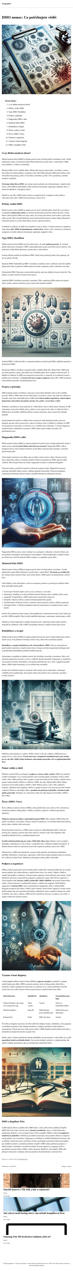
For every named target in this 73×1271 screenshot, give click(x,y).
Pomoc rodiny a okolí (17, 130)
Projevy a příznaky (15, 116)
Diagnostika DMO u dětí (18, 119)
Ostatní (69, 1166)
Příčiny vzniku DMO (16, 108)
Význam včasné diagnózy (18, 141)
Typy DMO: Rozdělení (17, 112)
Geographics (6, 4)
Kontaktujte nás (22, 1159)
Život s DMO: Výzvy (16, 134)
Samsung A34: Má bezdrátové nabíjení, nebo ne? (27, 1236)
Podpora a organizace (16, 138)
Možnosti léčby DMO (17, 123)
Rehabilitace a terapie (16, 127)
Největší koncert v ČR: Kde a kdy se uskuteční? (26, 1189)
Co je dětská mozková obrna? (19, 105)
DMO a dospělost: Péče (17, 145)
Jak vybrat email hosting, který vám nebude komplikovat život (33, 1213)
